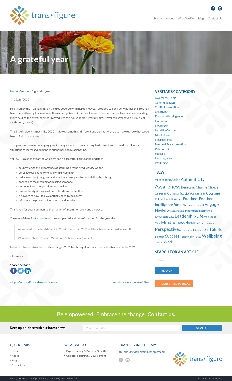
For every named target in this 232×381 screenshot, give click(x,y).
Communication (165, 102)
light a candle (38, 218)
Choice (213, 187)
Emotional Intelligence (169, 116)
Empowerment (195, 204)
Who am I (159, 242)
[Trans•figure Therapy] (42, 15)
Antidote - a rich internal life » (131, 282)
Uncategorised (164, 158)
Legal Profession (165, 130)
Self (207, 229)
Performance (208, 222)
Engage (212, 204)
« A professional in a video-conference (33, 282)
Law (171, 216)
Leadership (162, 125)
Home (158, 18)
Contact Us (215, 18)
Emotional (190, 199)
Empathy (180, 205)
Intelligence (205, 210)
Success (160, 153)
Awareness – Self (165, 97)
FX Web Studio (71, 378)
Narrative (192, 223)
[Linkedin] (27, 271)
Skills (217, 229)
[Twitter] (20, 271)
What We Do (186, 18)
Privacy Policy (215, 378)
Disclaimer (202, 378)
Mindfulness (162, 135)
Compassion (198, 193)
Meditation (210, 216)
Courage (213, 193)
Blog (201, 18)
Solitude (160, 236)
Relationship (162, 149)
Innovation (161, 121)
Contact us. (161, 314)
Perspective (167, 229)
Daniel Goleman (173, 198)
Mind (158, 222)
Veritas (24, 91)
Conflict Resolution (167, 107)
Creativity (161, 111)
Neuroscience (163, 139)
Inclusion (180, 211)
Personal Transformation (170, 144)
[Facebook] (13, 271)
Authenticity (193, 179)
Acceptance (163, 180)
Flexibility (162, 210)
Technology (187, 236)
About (170, 18)
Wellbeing (161, 163)
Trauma (197, 237)
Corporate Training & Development (86, 355)
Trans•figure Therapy (37, 378)
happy (173, 211)
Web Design (55, 378)
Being (185, 187)
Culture (159, 198)
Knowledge (161, 216)
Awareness (167, 186)
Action (175, 180)
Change (201, 187)
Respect (199, 229)
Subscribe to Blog (175, 283)
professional (186, 229)
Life (199, 216)
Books (192, 188)
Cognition (161, 193)
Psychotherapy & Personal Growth (201, 27)
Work (168, 242)
